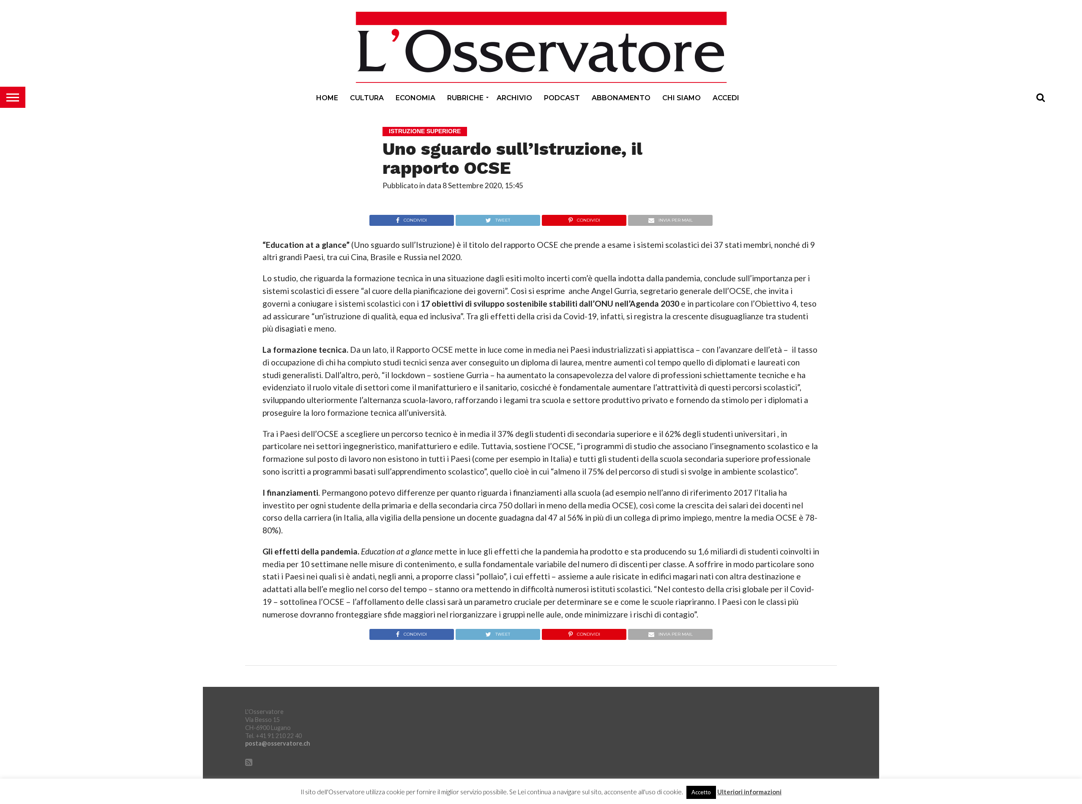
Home (327, 98)
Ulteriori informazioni (749, 792)
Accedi (726, 98)
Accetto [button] (701, 792)
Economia (415, 98)
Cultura (367, 98)
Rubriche (465, 98)
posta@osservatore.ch (277, 743)
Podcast (562, 98)
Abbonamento (621, 98)
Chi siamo (681, 98)
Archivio (514, 98)
